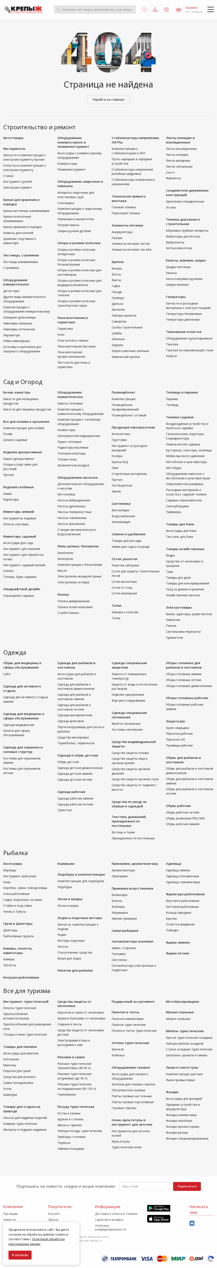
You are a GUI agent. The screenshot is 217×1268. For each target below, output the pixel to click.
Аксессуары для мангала (20, 1053)
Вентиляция (120, 510)
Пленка (63, 594)
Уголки (171, 207)
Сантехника (121, 503)
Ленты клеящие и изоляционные (180, 140)
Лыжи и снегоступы (182, 1067)
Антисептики (121, 434)
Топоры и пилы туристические (25, 1034)
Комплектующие (124, 399)
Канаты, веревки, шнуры (186, 260)
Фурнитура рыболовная (185, 894)
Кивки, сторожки (124, 948)
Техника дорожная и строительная (183, 221)
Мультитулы (121, 1141)
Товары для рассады (126, 541)
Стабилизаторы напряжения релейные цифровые (132, 171)
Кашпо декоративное (18, 459)
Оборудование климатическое (70, 394)
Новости (9, 1220)
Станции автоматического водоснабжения (76, 532)
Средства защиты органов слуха (135, 779)
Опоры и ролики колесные (79, 243)
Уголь (7, 1089)
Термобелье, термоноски (76, 743)
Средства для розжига (19, 1077)
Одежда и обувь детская (77, 755)
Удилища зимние (178, 870)
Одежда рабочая (71, 792)
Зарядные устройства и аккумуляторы (183, 1107)
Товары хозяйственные (185, 549)
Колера (117, 456)
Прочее (8, 475)
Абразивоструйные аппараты (187, 230)
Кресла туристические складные (189, 1038)
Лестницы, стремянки (21, 255)
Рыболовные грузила (18, 936)
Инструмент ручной (17, 181)
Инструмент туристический (26, 1001)
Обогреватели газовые (128, 1090)
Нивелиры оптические (19, 329)
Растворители (122, 485)
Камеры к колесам (125, 612)
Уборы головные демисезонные (189, 686)
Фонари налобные (179, 1121)
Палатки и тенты (125, 1012)
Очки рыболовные (16, 894)
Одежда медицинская (18, 725)
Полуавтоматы (68, 225)
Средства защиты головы (130, 753)
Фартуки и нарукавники (128, 700)
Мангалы (9, 1065)
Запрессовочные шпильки (130, 351)
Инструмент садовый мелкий (24, 565)
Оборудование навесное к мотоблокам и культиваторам (188, 476)
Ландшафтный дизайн (21, 589)
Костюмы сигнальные (127, 729)
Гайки (116, 286)
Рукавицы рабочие (179, 745)
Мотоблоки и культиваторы (186, 462)
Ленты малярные (178, 160)
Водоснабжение (123, 516)
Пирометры (11, 335)
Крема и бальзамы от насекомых (81, 1018)
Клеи (60, 334)
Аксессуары (12, 863)
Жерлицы (9, 870)
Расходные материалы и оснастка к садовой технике (186, 492)
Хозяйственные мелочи (183, 595)
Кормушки (65, 863)
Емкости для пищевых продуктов (27, 409)
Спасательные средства (74, 952)
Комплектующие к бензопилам (79, 565)
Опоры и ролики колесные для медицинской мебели (79, 282)
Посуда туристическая (75, 1106)
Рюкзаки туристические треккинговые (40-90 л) (74, 1066)
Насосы (62, 946)
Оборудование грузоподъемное (189, 338)
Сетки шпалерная (124, 593)
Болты (116, 274)
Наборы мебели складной (184, 1043)
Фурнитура (11, 499)
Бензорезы (65, 559)
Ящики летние (177, 953)
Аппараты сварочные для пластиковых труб (75, 194)
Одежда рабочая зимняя (75, 798)
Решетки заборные (125, 565)
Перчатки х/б (175, 739)
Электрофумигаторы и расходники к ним (73, 1042)
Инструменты (14, 148)
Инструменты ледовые (19, 518)
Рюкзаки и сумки (71, 1057)
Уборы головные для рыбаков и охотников (184, 665)
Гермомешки (66, 1094)
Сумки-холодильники (18, 1083)
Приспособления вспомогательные (16, 1016)
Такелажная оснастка (183, 332)
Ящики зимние (178, 942)
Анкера (117, 268)
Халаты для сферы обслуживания (16, 733)
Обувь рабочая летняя (182, 812)
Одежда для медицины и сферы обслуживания (23, 716)
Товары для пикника (20, 1046)
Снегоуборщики (177, 506)
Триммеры (173, 512)
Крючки (171, 918)
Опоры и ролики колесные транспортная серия (76, 303)
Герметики (65, 329)
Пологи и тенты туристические (134, 1031)
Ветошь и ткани (123, 832)
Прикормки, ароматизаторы (135, 863)
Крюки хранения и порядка (22, 227)
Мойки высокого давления (185, 456)
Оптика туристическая (130, 1043)
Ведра (170, 555)
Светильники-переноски (183, 632)
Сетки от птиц (122, 587)
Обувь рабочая (178, 806)
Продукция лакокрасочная (133, 427)
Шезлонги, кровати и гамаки (186, 1055)
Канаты (171, 273)
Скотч (170, 172)
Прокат (53, 1220)
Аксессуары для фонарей (184, 1099)
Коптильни (11, 1059)
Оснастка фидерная (180, 924)
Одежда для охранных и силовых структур (23, 749)
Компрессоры (67, 163)
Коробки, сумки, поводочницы (25, 888)
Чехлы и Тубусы (14, 911)
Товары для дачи (178, 578)
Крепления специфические (185, 201)
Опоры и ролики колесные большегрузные (76, 262)
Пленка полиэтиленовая (75, 607)
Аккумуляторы (122, 232)
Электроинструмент (17, 187)
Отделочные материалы (129, 474)
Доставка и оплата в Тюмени (116, 1214)
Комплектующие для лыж (184, 1074)
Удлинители (174, 637)
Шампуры (10, 1095)
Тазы (169, 572)
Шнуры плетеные (178, 267)
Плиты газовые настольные (132, 1096)
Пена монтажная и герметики (72, 320)
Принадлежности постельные (133, 838)
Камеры (8, 959)
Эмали (116, 491)
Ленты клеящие (177, 155)
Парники (172, 399)
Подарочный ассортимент (133, 1001)
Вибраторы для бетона (183, 236)
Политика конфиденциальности (110, 1227)
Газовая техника (124, 207)
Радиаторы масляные (73, 447)
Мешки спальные (180, 1012)
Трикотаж (64, 810)
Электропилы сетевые (73, 582)
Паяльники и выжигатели (75, 219)
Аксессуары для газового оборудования (130, 1076)
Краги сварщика (177, 728)
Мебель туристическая (185, 1031)
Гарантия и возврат (109, 1220)
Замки (7, 494)
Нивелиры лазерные (17, 323)
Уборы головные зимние (184, 674)
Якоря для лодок (69, 958)
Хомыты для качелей (18, 233)
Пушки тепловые (69, 442)
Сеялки (8, 571)
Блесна (117, 901)
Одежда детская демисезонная (80, 768)
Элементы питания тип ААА (132, 249)
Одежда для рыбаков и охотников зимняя (74, 696)
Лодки (61, 935)
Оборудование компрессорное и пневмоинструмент (73, 142)
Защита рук (175, 721)
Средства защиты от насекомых (74, 1003)
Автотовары (13, 138)
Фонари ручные (177, 1132)
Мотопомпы (66, 494)
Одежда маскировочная (74, 715)
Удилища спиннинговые (183, 882)
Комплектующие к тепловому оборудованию (78, 421)
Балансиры (119, 895)
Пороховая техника (126, 213)
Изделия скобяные (18, 487)
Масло (62, 571)
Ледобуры (64, 887)
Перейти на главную (108, 99)
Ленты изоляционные (181, 149)
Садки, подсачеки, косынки (22, 900)
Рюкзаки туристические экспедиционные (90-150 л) (76, 1086)
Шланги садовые (15, 440)
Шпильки (118, 339)
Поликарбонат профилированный (125, 407)
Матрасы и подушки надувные (25, 1130)
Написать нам (198, 1209)
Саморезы (119, 321)
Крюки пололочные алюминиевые (17, 218)
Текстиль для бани (179, 537)
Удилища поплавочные (182, 876)
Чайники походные (70, 1149)
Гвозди (117, 292)
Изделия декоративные (22, 452)
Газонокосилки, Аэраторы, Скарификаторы (185, 436)
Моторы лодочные (71, 940)
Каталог (54, 1214)
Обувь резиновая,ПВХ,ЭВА (185, 818)
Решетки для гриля (17, 1071)
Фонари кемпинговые (181, 1115)
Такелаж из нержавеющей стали (189, 350)
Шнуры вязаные (177, 284)
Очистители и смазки (72, 340)
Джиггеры (10, 930)
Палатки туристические (129, 1025)
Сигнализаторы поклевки (132, 941)
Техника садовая (180, 417)
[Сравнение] (155, 9)
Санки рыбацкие (125, 930)
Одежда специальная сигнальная (129, 714)
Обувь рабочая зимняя (182, 824)
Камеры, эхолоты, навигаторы (17, 950)
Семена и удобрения (128, 534)
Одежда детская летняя (74, 779)
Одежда (14, 652)
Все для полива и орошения (26, 421)
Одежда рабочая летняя (75, 804)
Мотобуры (173, 468)
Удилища (173, 863)
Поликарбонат (123, 392)
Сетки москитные (124, 582)
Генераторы (176, 297)
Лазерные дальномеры (19, 317)
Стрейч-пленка (68, 613)
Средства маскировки (73, 737)
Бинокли (118, 1049)
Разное (171, 626)
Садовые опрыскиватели (184, 500)
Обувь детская (68, 762)
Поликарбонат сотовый (129, 415)
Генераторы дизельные (183, 319)
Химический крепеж (126, 357)
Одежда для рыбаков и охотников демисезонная (75, 686)
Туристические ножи (127, 1147)
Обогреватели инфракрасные (78, 436)
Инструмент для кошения (21, 549)
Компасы (118, 1055)
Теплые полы (67, 459)
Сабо (7, 674)
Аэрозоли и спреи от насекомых (80, 1012)
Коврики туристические (20, 1124)
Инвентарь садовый (19, 536)
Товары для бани (180, 524)
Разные (117, 238)
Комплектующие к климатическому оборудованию (80, 411)
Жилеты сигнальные (126, 724)
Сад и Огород (22, 382)
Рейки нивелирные (16, 341)
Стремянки (11, 268)
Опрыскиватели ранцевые (184, 484)
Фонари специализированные (187, 1138)
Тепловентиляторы (71, 453)
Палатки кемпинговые (128, 1019)
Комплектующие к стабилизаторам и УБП (128, 151)
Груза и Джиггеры (17, 923)
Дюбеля (117, 304)
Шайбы (117, 333)
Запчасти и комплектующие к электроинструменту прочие (24, 157)
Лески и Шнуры (69, 899)
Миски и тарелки (69, 1125)
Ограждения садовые (18, 596)
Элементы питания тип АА (131, 244)
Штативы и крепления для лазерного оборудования (22, 349)
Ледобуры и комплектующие (81, 874)
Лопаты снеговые (16, 524)
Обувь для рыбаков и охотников (183, 759)
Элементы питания (127, 225)
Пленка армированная (73, 601)
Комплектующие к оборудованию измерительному (26, 309)
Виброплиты (175, 242)
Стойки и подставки (17, 906)
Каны (7, 882)
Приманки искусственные (132, 888)
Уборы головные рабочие (187, 698)
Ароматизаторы (123, 870)
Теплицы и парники (182, 392)
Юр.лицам (10, 1214)
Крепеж (118, 262)
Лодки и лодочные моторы (79, 918)
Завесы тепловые (70, 403)
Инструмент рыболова (19, 876)
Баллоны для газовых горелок (133, 1084)
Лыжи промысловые (180, 1080)
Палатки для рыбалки (75, 970)
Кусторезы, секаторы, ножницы (189, 450)
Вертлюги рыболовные (182, 901)
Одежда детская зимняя (74, 774)
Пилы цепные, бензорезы (78, 546)
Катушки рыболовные (21, 977)
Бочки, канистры (16, 392)
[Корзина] (178, 9)
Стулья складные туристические (189, 1049)
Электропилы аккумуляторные (79, 576)
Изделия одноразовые (128, 694)
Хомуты (171, 356)
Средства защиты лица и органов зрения (129, 760)
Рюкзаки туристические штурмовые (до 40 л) (74, 1076)
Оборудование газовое (131, 1067)
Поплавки (119, 954)
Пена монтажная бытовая (76, 346)
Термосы (63, 1143)
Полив (7, 434)
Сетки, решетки (124, 559)
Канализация (121, 522)
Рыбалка (15, 853)
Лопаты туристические (19, 1008)
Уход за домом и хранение (185, 589)
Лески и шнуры (67, 906)
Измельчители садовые (183, 444)
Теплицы (172, 405)
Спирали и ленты (69, 1024)
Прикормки (120, 876)
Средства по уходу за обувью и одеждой (129, 803)
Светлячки (119, 960)
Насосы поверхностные (74, 512)
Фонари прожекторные (182, 1127)
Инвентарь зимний (18, 511)
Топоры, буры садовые (19, 577)
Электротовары (179, 607)
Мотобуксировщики (182, 1001)
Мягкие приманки (124, 918)
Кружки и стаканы (70, 1119)
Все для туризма (26, 991)
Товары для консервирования (187, 583)
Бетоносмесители (179, 248)
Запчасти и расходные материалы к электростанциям (188, 305)
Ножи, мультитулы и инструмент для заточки (132, 1122)
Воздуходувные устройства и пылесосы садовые (187, 426)
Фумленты (173, 178)
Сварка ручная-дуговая (74, 231)
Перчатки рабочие (179, 733)
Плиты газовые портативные (133, 1102)
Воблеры (118, 907)
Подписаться (187, 1186)
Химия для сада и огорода (130, 547)
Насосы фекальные (71, 524)
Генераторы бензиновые (184, 314)
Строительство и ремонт (39, 127)
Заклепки (118, 309)
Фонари (172, 1092)
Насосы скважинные (72, 518)
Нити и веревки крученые (184, 279)
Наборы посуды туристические (79, 1131)
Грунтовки (119, 440)
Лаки (115, 468)
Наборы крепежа (124, 315)
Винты (116, 280)
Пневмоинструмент (71, 169)
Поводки (172, 930)
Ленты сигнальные (179, 166)
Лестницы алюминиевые (20, 262)
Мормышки (120, 913)
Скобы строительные (127, 327)
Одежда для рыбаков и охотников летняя (74, 707)
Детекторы (11, 291)
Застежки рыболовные (182, 907)
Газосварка (65, 203)
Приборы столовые (71, 1137)
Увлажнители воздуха (73, 465)
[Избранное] (144, 9)
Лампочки (173, 620)
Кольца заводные (178, 913)
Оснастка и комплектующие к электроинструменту (24, 167)
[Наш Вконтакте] (192, 1223)
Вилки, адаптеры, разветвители (189, 614)
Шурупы (117, 345)
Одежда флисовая (70, 721)
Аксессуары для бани (181, 531)
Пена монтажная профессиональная (71, 354)
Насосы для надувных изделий (25, 1118)
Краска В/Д (120, 462)
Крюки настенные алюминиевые (26, 211)
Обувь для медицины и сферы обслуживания (22, 665)
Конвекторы (66, 430)
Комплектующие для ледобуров (80, 881)
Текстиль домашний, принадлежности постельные (129, 821)
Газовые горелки (124, 1108)
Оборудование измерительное (16, 282)
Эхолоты (9, 965)
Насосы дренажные (71, 506)
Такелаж (172, 344)
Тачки (116, 605)
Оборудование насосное (77, 477)
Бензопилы (65, 553)
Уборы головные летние (183, 680)
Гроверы (118, 298)
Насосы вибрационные (73, 500)
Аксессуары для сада (18, 543)
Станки (8, 176)
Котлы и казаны (68, 1113)
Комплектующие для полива (23, 428)
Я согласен (20, 1255)
